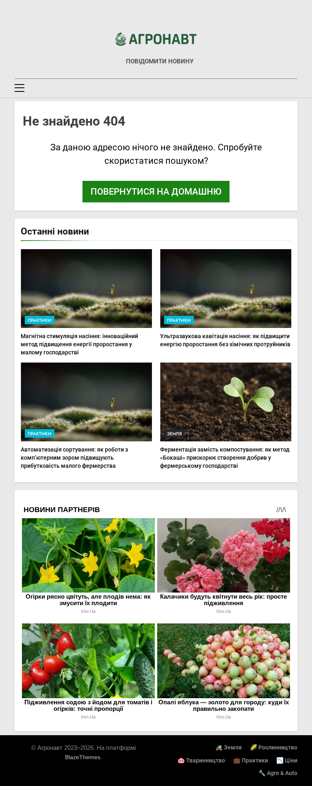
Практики (40, 320)
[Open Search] (294, 87)
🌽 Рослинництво (273, 747)
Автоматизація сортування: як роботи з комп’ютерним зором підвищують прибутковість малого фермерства (74, 457)
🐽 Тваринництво (201, 760)
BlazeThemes (82, 757)
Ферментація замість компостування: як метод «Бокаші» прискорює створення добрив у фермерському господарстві (225, 457)
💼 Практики (250, 760)
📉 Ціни (286, 760)
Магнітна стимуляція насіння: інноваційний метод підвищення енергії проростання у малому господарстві (79, 344)
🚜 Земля (228, 747)
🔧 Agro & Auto (277, 773)
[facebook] (156, 19)
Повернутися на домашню (156, 192)
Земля (174, 433)
